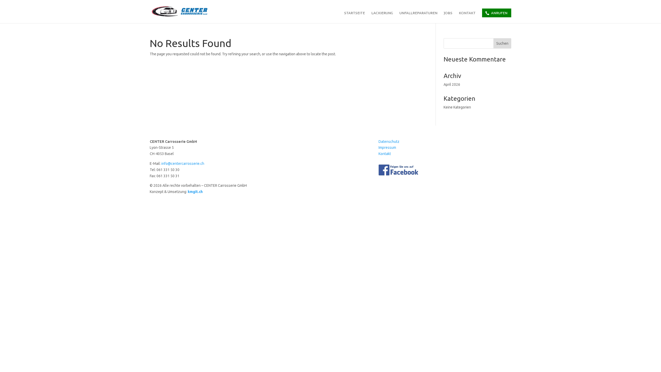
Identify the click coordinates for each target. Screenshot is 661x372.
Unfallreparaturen (418, 13)
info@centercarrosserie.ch (182, 163)
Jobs (448, 13)
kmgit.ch (195, 192)
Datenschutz (389, 142)
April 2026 (452, 84)
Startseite (354, 13)
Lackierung (382, 13)
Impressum (387, 147)
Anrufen (499, 13)
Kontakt (467, 13)
